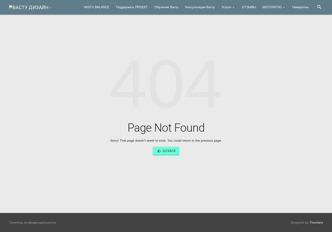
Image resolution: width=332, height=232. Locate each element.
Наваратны (300, 7)
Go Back (166, 151)
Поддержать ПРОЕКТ (132, 7)
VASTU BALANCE (96, 7)
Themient (316, 222)
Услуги (226, 7)
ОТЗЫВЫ (249, 7)
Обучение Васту (166, 7)
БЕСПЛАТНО (272, 7)
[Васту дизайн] (30, 7)
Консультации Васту (200, 7)
